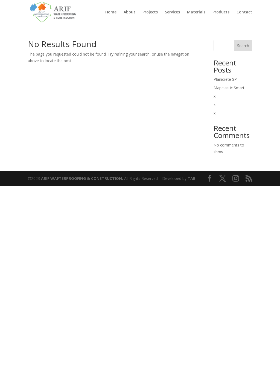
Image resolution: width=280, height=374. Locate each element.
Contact (244, 12)
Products (220, 12)
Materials (196, 12)
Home (110, 12)
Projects (150, 12)
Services (172, 12)
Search (243, 45)
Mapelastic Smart (229, 87)
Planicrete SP (225, 79)
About (129, 12)
